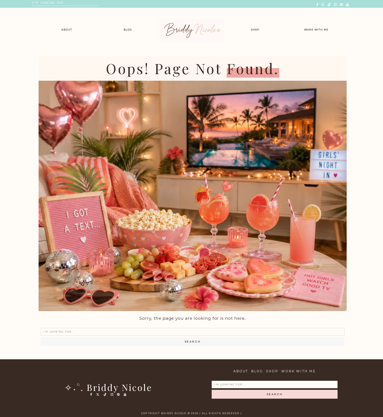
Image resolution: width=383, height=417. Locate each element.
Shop (255, 29)
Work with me (316, 29)
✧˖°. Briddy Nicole (108, 387)
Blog (128, 29)
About (66, 29)
